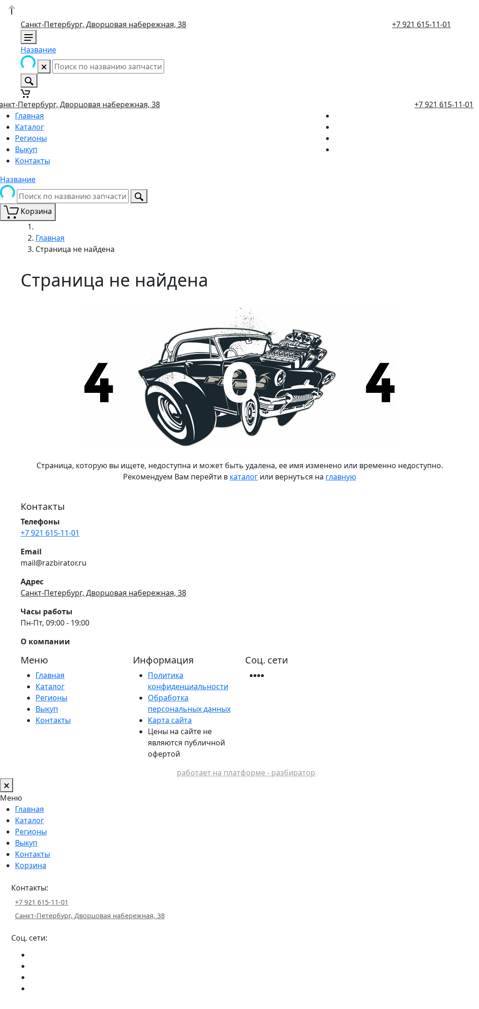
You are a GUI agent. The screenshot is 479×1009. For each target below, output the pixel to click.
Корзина (30, 865)
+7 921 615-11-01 (421, 24)
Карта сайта (170, 720)
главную (341, 476)
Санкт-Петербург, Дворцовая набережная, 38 (103, 24)
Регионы (31, 138)
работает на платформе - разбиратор (246, 772)
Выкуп (26, 149)
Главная (29, 115)
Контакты (32, 160)
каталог (244, 476)
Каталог (29, 127)
